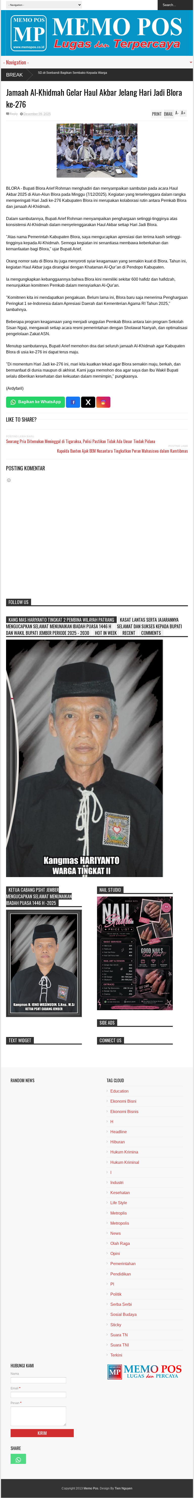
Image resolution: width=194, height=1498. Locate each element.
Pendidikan (120, 1274)
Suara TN (119, 1335)
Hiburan (117, 1142)
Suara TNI (119, 1345)
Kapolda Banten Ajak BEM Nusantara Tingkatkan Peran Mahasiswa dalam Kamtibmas (122, 451)
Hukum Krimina (124, 1152)
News (115, 1233)
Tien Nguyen (123, 1488)
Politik (116, 1294)
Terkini (116, 1355)
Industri (117, 1182)
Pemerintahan (123, 1264)
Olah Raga (120, 1243)
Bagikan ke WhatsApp (39, 402)
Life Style (118, 1203)
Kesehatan (120, 1193)
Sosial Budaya (123, 1314)
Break (14, 75)
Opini (115, 1253)
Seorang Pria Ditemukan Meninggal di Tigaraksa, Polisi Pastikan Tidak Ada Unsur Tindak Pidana (80, 441)
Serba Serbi (121, 1304)
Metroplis (118, 1213)
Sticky (115, 1325)
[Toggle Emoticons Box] (9, 480)
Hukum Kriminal (124, 1162)
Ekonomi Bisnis (124, 1111)
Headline (118, 1132)
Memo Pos (91, 1488)
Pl (112, 1284)
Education (119, 1091)
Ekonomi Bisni (123, 1101)
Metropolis (119, 1223)
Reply (14, 114)
